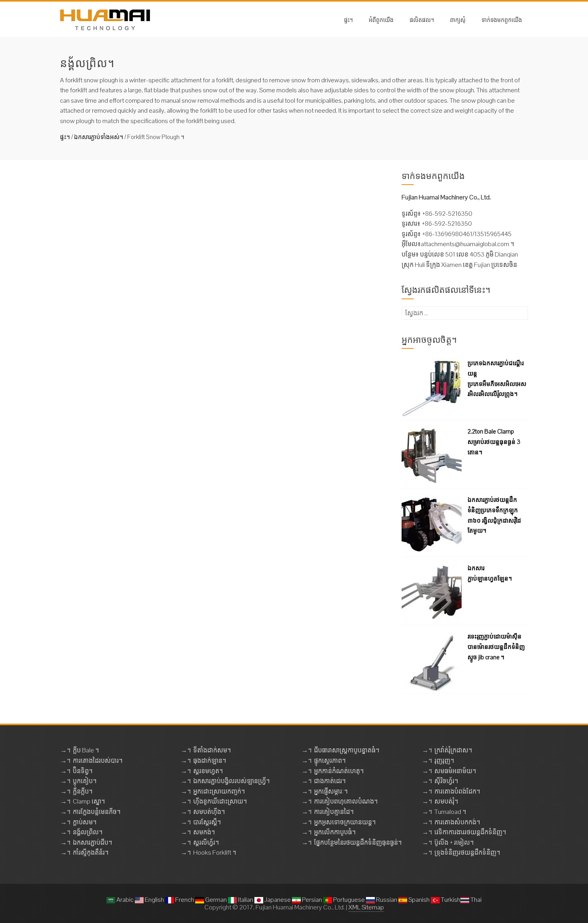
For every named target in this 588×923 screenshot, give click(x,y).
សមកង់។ (204, 832)
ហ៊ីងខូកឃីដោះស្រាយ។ (220, 801)
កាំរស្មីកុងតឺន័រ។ (90, 852)
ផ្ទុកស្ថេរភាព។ (330, 760)
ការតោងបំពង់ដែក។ (457, 791)
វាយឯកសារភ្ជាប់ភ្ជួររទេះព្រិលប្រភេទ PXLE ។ (247, 368)
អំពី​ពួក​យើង (381, 19)
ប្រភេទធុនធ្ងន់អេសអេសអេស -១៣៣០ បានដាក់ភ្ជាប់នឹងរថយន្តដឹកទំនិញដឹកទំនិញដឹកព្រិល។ (275, 182)
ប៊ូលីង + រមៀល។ (454, 842)
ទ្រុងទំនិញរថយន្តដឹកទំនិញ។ (467, 852)
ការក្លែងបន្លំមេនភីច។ (96, 812)
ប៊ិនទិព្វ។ (82, 771)
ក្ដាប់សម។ (84, 822)
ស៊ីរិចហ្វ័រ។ (446, 781)
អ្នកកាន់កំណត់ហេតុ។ (339, 771)
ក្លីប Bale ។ (86, 750)
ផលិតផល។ (422, 19)
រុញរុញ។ (444, 760)
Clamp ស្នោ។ (89, 801)
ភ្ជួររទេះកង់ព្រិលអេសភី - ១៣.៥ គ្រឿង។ (240, 273)
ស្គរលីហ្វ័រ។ (206, 842)
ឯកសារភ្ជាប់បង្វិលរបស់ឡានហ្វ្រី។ (231, 781)
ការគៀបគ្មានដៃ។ (334, 812)
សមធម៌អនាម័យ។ (455, 771)
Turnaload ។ (450, 812)
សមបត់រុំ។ (446, 801)
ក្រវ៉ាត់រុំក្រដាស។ (453, 750)
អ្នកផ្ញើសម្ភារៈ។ (331, 791)
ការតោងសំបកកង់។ (457, 822)
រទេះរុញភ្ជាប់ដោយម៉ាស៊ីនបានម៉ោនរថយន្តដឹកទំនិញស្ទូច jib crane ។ (496, 646)
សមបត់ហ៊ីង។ (209, 812)
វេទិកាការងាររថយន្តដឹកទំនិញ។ (470, 832)
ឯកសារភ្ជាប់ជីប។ (92, 842)
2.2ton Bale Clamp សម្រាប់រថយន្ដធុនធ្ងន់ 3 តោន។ (494, 442)
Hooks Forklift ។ (214, 852)
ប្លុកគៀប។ (84, 781)
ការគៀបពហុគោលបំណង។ (346, 801)
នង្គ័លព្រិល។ (87, 832)
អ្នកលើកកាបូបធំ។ (335, 832)
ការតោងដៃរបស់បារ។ (97, 760)
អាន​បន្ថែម (205, 238)
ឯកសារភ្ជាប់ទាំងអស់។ (98, 137)
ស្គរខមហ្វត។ (208, 771)
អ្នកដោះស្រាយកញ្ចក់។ (219, 791)
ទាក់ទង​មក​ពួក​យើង (502, 19)
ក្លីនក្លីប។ (82, 791)
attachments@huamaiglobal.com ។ (467, 244)
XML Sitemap (366, 907)
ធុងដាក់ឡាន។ (209, 760)
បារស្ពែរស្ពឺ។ (207, 822)
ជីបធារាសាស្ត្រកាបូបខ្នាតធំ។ (346, 750)
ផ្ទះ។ (348, 19)
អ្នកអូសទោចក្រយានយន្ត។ (345, 822)
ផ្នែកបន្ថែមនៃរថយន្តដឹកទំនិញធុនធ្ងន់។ (358, 842)
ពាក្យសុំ (458, 19)
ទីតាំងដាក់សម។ (212, 750)
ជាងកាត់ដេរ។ (330, 781)
